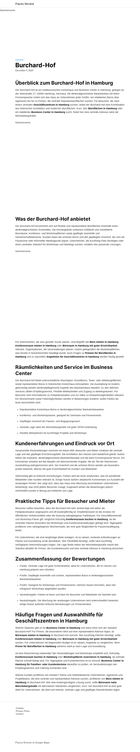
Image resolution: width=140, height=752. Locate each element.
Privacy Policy (23, 711)
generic (19, 60)
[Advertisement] (70, 32)
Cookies (20, 708)
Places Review (24, 3)
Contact (20, 714)
